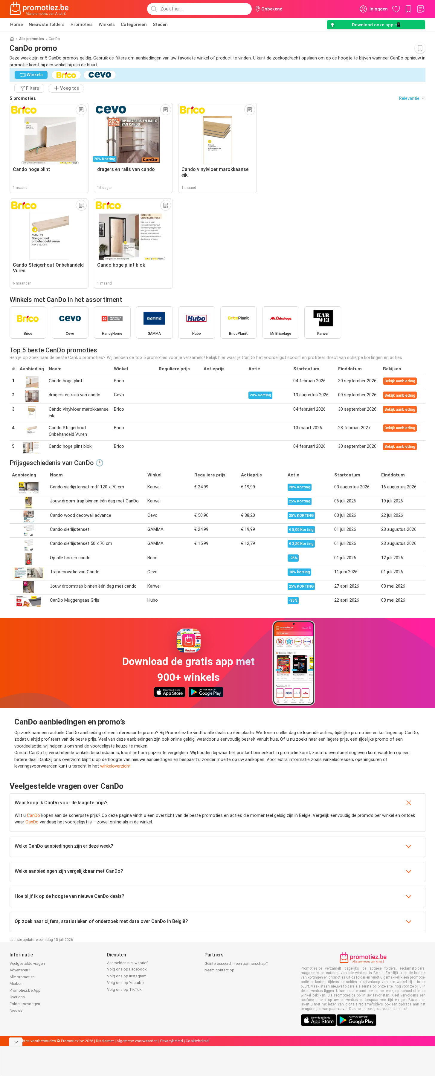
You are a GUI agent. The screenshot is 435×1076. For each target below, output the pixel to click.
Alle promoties (31, 39)
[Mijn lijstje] (420, 9)
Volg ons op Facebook (127, 969)
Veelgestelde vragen (27, 963)
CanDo (33, 815)
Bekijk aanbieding (399, 381)
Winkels (107, 24)
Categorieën (134, 24)
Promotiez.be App (25, 990)
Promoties (82, 24)
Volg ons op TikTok (124, 989)
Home (16, 24)
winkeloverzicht (115, 766)
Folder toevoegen (25, 1004)
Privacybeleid (171, 1041)
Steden (160, 24)
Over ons (17, 997)
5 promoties (23, 98)
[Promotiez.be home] (39, 8)
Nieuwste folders (47, 24)
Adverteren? (20, 970)
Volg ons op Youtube (125, 982)
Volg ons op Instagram (126, 976)
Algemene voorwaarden (137, 1041)
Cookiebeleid (197, 1041)
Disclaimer (105, 1041)
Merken (16, 983)
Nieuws (16, 1010)
